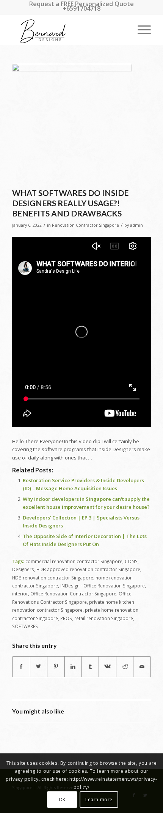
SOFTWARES (25, 626)
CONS (131, 561)
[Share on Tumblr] (90, 666)
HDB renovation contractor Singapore (52, 578)
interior (20, 593)
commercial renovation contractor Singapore (73, 561)
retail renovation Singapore (103, 618)
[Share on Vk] (107, 666)
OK (62, 799)
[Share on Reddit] (124, 666)
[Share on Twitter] (38, 666)
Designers (23, 569)
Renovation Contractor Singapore (85, 225)
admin (136, 225)
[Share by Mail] (141, 666)
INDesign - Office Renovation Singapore (102, 586)
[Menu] (140, 29)
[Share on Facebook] (21, 666)
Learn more (99, 799)
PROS (66, 618)
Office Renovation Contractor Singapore (73, 593)
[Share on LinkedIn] (73, 666)
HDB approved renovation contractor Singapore (88, 569)
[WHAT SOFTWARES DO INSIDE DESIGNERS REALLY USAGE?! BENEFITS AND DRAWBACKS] (72, 124)
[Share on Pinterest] (55, 666)
